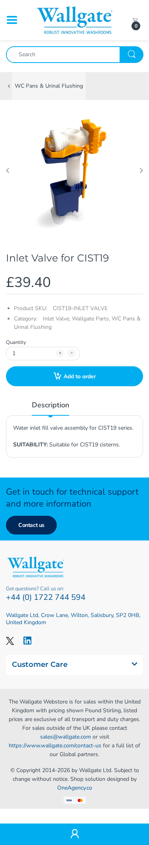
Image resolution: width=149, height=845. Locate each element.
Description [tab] (50, 405)
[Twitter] (10, 640)
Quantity (16, 342)
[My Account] (74, 834)
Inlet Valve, (56, 318)
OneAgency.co (74, 788)
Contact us (31, 525)
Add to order (80, 376)
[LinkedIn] (27, 640)
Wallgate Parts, (91, 318)
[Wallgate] (74, 20)
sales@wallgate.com (65, 737)
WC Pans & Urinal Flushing (49, 86)
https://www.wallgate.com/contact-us (55, 745)
